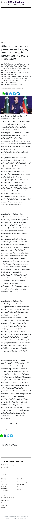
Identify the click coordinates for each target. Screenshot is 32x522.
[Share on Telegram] (14, 93)
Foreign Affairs (21, 484)
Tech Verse (4, 505)
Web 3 (18, 486)
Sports (19, 489)
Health (3, 507)
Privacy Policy (15, 518)
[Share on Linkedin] (18, 93)
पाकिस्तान (7, 430)
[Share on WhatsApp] (3, 93)
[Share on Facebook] (7, 93)
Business (3, 502)
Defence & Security (22, 482)
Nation (3, 493)
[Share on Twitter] (10, 93)
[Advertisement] (16, 24)
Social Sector (4, 490)
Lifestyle (3, 510)
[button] (4, 2)
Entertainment (5, 482)
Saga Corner (4, 484)
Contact (23, 518)
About (8, 518)
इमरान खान (2, 430)
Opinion (3, 495)
